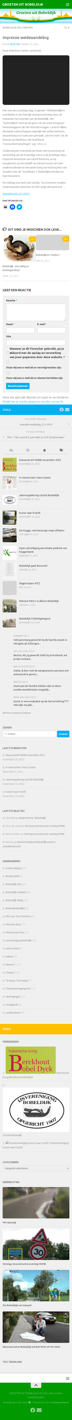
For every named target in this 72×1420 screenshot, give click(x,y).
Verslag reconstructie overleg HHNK (45, 825)
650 (4, 713)
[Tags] (61, 450)
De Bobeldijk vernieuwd (17, 1305)
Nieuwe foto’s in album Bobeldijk (39, 600)
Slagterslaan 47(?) (29, 583)
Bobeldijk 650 (12, 27)
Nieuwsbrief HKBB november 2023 (40, 459)
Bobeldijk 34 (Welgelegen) (34, 618)
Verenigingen (13, 996)
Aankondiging (13, 868)
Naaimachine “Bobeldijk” (32, 817)
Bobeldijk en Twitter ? (48, 254)
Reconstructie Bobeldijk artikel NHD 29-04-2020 (31, 1346)
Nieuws (28, 27)
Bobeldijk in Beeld (16, 892)
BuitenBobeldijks (15, 908)
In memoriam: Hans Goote (35, 477)
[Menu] (67, 4)
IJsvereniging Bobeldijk (18, 940)
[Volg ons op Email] (67, 409)
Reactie (11, 300)
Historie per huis (15, 932)
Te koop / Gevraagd (17, 980)
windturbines (13, 1012)
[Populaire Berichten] (44, 450)
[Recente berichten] (27, 450)
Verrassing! (9, 1222)
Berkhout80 (12, 876)
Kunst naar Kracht (30, 512)
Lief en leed (12, 948)
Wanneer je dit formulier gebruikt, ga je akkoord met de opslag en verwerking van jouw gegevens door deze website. (37, 353)
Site (8, 336)
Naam (10, 324)
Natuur (10, 956)
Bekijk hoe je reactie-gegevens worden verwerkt (33, 401)
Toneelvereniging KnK (18, 988)
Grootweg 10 (17, 713)
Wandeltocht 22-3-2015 (16, 193)
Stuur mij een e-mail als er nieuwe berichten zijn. (34, 378)
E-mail (41, 324)
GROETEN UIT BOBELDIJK (22, 4)
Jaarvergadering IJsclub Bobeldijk (39, 495)
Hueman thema (61, 1402)
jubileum (27, 713)
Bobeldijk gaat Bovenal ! (33, 565)
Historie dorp (13, 924)
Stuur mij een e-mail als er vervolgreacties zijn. (34, 367)
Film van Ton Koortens (18, 916)
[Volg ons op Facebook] (62, 409)
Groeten (15, 44)
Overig (9, 972)
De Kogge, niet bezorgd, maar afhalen (41, 530)
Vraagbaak (12, 1004)
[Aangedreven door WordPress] (29, 1402)
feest (8, 713)
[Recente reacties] (11, 450)
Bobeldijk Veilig (14, 900)
